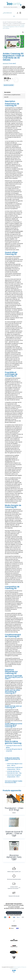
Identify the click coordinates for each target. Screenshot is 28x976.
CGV (17, 968)
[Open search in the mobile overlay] (14, 7)
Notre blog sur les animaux (14, 912)
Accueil (4, 22)
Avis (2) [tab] (6, 97)
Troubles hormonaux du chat (13, 25)
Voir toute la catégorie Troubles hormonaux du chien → (13, 781)
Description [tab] (7, 92)
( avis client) (12, 63)
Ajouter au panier (8, 85)
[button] (23, 32)
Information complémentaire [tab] (12, 94)
